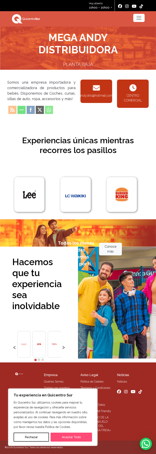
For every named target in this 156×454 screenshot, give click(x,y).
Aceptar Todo (71, 437)
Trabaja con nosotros (57, 387)
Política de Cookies (91, 381)
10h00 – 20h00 (99, 7)
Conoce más (110, 249)
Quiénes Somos (53, 381)
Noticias (123, 375)
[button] (35, 360)
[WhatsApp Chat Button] (146, 444)
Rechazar (31, 437)
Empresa (50, 375)
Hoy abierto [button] (99, 5)
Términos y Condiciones (95, 387)
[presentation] (14, 347)
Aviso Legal (89, 375)
